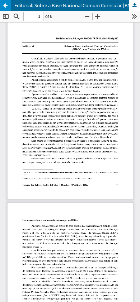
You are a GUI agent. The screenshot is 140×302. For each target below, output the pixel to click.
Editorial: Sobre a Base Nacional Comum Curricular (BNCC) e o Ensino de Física (77, 5)
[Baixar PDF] (134, 5)
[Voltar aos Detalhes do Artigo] (5, 5)
